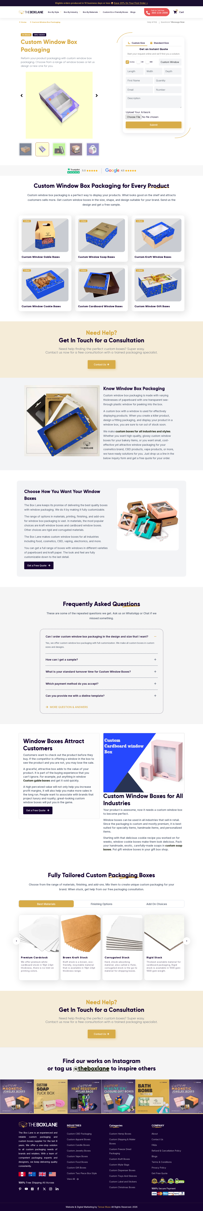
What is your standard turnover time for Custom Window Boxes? (88, 671)
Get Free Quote (159, 1173)
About (155, 1133)
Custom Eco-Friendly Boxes (115, 12)
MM (151, 62)
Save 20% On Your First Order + (131, 3)
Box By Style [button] (53, 12)
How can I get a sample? (62, 659)
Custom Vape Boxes (77, 1156)
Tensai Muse (104, 1206)
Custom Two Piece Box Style (82, 1173)
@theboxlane (91, 1068)
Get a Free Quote (37, 565)
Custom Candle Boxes (78, 1145)
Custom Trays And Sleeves (123, 1176)
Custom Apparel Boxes (79, 1139)
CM (142, 62)
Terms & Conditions (162, 1162)
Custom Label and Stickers (123, 1181)
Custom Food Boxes (77, 1162)
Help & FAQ (152, 22)
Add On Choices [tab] (156, 904)
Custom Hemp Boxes (120, 1133)
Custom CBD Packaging (79, 1133)
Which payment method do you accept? (72, 683)
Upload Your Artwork (138, 112)
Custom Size (138, 43)
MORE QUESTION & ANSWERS (69, 707)
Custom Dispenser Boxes (122, 1170)
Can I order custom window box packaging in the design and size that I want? (97, 636)
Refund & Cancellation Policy (166, 1150)
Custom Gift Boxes (76, 1167)
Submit (154, 124)
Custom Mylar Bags (119, 1164)
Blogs (133, 12)
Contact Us (100, 364)
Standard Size (161, 43)
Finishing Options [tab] (101, 904)
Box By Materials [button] (90, 12)
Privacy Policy (159, 1167)
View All (71, 1179)
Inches (132, 62)
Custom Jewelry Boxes (79, 1150)
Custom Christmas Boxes (122, 1187)
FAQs (154, 1145)
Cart (181, 12)
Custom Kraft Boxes (119, 1159)
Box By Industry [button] (71, 12)
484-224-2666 (160, 12)
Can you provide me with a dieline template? (75, 695)
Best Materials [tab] (46, 904)
